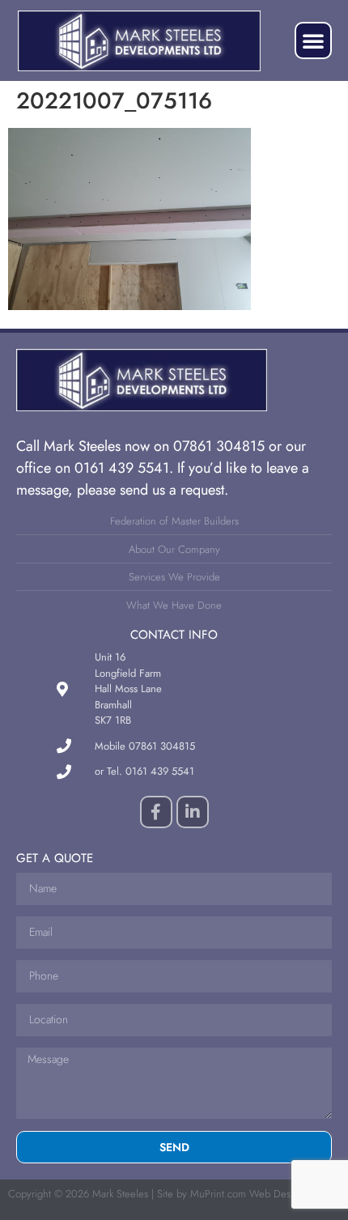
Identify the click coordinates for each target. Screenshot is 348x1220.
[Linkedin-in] (192, 812)
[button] (313, 40)
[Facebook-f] (156, 812)
